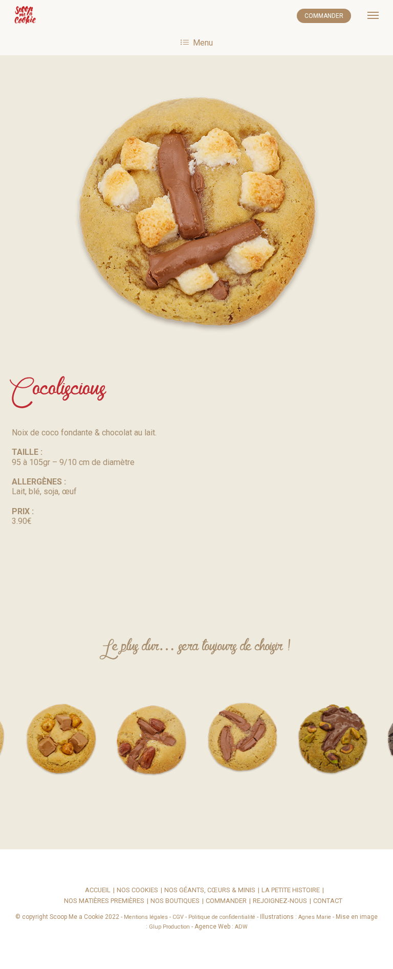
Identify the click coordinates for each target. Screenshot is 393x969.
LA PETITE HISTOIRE (290, 890)
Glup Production (169, 926)
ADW (241, 926)
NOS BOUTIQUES (175, 901)
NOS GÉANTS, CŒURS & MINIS (209, 890)
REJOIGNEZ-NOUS (280, 901)
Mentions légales (146, 917)
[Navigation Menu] (373, 15)
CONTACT (327, 901)
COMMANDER (323, 15)
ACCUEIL (98, 890)
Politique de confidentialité (221, 917)
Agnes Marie (314, 917)
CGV (178, 917)
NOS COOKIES (137, 890)
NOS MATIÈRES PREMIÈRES (104, 901)
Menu (203, 43)
